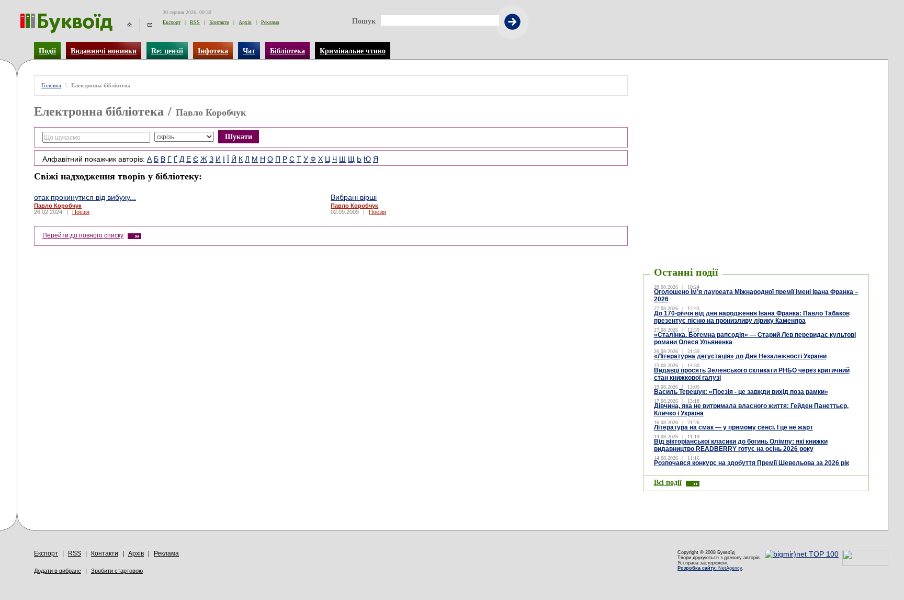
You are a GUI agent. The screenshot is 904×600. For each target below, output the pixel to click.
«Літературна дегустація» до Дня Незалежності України (740, 356)
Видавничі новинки (104, 51)
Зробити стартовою (117, 571)
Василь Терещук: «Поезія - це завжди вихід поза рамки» (741, 391)
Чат (249, 51)
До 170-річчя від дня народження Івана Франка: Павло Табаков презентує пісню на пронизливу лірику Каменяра (752, 317)
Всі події (668, 482)
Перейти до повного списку (82, 235)
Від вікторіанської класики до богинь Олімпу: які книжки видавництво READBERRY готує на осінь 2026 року (741, 445)
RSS (195, 22)
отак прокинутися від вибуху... (85, 197)
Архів (245, 22)
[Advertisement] (756, 91)
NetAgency (709, 568)
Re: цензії (167, 51)
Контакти (219, 22)
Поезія (80, 212)
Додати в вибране (57, 571)
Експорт (171, 22)
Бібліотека (287, 51)
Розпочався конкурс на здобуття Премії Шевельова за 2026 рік (751, 463)
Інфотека (213, 51)
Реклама (270, 22)
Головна (51, 85)
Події (47, 51)
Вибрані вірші (354, 197)
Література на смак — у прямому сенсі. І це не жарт (733, 427)
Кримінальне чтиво (353, 51)
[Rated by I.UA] (865, 563)
